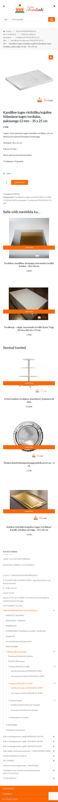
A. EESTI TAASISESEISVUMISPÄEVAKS (20, 575)
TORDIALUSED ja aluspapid (14, 200)
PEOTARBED (8, 760)
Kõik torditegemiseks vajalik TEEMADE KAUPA (23, 741)
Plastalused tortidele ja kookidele (20, 656)
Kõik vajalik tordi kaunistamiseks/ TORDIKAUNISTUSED (27, 751)
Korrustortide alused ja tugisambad (19, 641)
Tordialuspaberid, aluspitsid (18, 717)
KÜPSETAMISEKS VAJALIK (15, 756)
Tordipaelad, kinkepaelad (15, 730)
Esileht (9, 31)
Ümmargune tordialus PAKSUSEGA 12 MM (26, 693)
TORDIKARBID (11, 725)
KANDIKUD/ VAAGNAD (15, 615)
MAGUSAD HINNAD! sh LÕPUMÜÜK (19, 565)
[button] (51, 57)
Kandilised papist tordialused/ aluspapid (25, 705)
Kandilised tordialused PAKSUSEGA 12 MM (33, 197)
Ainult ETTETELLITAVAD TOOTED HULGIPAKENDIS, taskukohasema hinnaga (26, 599)
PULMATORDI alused (16, 661)
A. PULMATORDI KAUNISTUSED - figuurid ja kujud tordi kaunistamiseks (27, 581)
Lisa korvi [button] (29, 248)
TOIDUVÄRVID (9, 778)
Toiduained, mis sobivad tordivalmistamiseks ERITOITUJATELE (21, 772)
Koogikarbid (10, 636)
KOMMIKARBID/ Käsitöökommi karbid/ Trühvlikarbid (26, 631)
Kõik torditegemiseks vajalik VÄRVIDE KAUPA (22, 746)
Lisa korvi (19, 182)
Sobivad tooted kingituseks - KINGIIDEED (21, 765)
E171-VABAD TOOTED (13, 606)
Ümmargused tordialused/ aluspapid (24, 710)
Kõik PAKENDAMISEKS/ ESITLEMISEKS (20, 610)
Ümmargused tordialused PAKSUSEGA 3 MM (27, 676)
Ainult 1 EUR (8, 593)
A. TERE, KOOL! (10, 588)
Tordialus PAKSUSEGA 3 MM (19, 667)
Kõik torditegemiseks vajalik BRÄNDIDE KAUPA (23, 736)
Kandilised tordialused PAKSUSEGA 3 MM (26, 671)
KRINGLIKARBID (12, 647)
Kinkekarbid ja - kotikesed (15, 621)
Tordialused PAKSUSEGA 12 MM (20, 684)
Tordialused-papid (15, 701)
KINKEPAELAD (11, 626)
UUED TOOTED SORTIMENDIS (16, 559)
